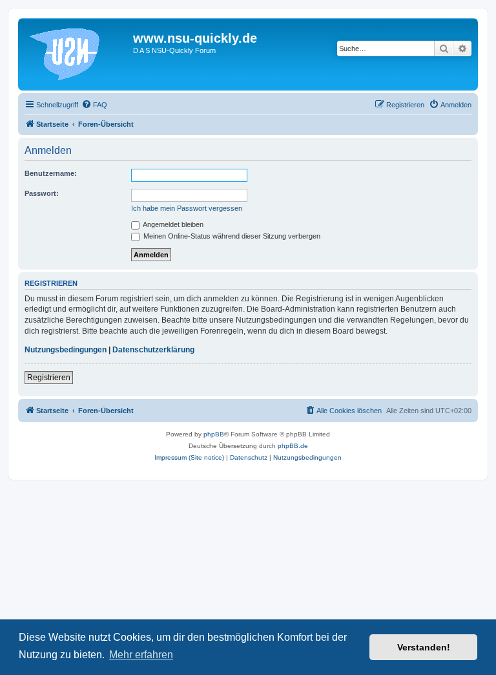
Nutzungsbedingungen (66, 349)
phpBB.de (293, 445)
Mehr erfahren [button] (141, 654)
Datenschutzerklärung (153, 349)
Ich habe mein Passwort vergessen (186, 208)
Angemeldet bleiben (172, 224)
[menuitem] (94, 104)
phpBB (213, 434)
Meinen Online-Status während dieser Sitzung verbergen (230, 236)
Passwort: (42, 193)
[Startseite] (77, 54)
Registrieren (48, 377)
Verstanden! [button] (423, 647)
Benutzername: (51, 173)
